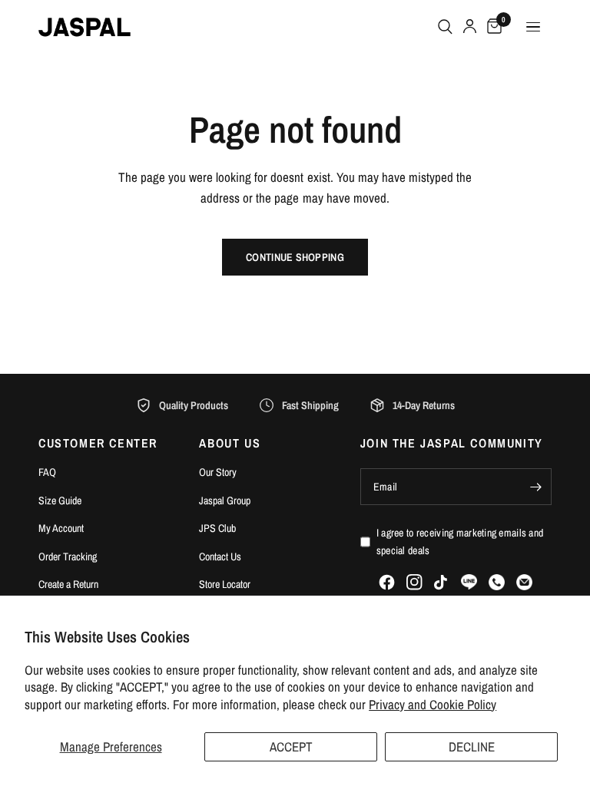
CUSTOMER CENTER (97, 443)
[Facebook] (387, 582)
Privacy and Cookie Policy (432, 704)
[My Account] (470, 27)
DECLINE (472, 746)
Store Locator (224, 584)
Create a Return (68, 584)
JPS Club (217, 528)
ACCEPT (291, 746)
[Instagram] (414, 582)
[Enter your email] (536, 486)
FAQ (47, 472)
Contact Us (220, 556)
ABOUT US (229, 443)
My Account (61, 528)
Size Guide (59, 500)
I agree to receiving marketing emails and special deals (459, 541)
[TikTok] (441, 582)
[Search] (445, 27)
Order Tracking (67, 556)
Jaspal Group (224, 500)
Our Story (218, 472)
